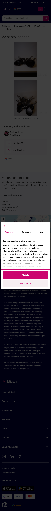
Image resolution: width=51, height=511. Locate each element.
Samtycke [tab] (9, 232)
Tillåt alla (25, 275)
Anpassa (24, 283)
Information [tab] (25, 232)
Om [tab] (41, 232)
